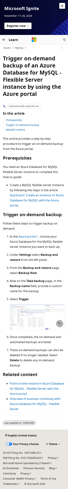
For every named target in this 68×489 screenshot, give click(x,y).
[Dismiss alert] (62, 6)
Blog (52, 468)
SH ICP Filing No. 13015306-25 (21, 452)
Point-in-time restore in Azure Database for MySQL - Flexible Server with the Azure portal (37, 388)
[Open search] (64, 39)
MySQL (19, 47)
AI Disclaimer (11, 468)
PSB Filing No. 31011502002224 (22, 458)
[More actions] (62, 48)
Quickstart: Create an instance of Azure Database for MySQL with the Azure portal (37, 200)
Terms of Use (48, 478)
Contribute (9, 473)
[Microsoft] (34, 39)
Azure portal (27, 236)
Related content (15, 129)
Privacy (52, 458)
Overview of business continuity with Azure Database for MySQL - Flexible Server (35, 404)
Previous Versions (34, 468)
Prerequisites (14, 120)
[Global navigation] (3, 39)
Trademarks (10, 484)
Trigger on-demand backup (22, 125)
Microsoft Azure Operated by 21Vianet (26, 463)
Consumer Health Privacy (18, 478)
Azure (7, 47)
